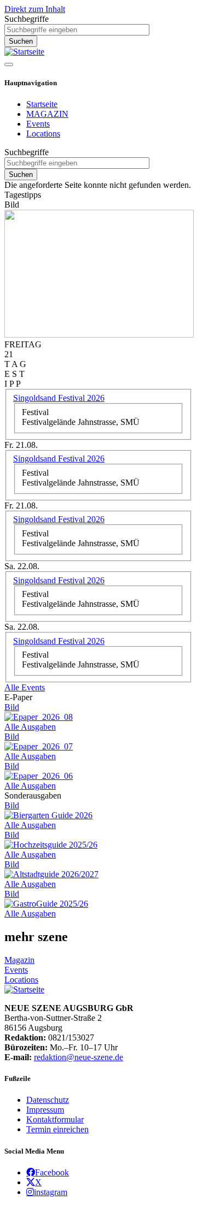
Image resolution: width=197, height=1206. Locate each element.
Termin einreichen (57, 1129)
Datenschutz (47, 1099)
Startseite (41, 104)
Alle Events (24, 687)
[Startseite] (24, 51)
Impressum (45, 1109)
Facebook (52, 1172)
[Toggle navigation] (8, 64)
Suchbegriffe (26, 18)
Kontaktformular (55, 1119)
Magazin (19, 960)
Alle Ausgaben (30, 726)
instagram (50, 1191)
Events (38, 123)
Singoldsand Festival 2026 (59, 398)
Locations (43, 133)
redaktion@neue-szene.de (78, 1057)
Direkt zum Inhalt (34, 9)
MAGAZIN (47, 114)
